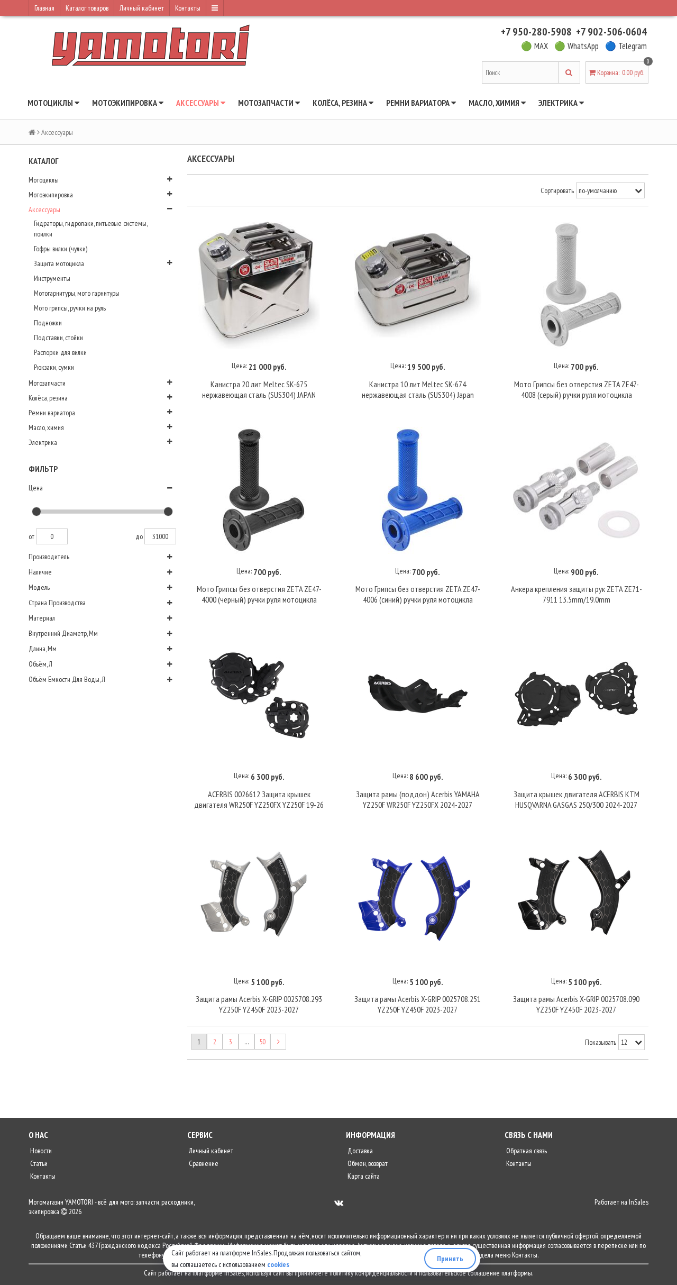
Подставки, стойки (58, 337)
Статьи (38, 1163)
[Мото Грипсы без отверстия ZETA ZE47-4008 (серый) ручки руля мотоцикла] (576, 286)
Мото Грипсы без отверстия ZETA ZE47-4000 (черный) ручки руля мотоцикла (259, 594)
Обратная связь (526, 1150)
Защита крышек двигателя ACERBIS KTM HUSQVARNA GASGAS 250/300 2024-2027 (576, 799)
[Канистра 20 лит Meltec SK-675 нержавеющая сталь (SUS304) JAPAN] (259, 286)
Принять (450, 1258)
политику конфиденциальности (371, 1273)
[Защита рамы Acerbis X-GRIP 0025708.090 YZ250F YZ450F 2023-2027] (576, 900)
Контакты (187, 8)
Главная (44, 8)
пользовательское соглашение (459, 1273)
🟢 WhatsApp (576, 46)
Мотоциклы (51, 102)
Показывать (600, 1042)
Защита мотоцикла (59, 263)
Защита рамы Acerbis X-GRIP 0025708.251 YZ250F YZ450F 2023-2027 (417, 1004)
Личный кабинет (142, 8)
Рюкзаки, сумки (54, 367)
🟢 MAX (534, 46)
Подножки (48, 322)
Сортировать (557, 190)
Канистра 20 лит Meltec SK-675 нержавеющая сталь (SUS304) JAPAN (259, 389)
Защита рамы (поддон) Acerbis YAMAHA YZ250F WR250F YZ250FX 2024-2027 (418, 799)
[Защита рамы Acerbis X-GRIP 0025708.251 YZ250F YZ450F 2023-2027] (418, 900)
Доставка (359, 1150)
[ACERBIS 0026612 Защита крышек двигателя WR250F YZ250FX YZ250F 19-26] (259, 695)
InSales (638, 1202)
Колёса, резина (341, 102)
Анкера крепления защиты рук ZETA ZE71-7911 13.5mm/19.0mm (576, 594)
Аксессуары (198, 102)
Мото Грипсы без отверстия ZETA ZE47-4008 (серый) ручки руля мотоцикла (576, 389)
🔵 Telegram (626, 46)
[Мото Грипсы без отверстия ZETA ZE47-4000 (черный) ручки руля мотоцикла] (259, 490)
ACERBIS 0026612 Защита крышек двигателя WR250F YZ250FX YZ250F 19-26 (259, 799)
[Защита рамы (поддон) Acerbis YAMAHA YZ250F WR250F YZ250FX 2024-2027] (418, 695)
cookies (278, 1264)
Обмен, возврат (367, 1163)
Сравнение (202, 1163)
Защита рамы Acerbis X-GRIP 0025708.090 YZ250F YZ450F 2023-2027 (576, 1004)
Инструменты (52, 278)
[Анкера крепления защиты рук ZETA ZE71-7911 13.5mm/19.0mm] (576, 490)
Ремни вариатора (418, 102)
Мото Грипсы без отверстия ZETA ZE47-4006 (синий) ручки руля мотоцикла (417, 594)
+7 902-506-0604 (611, 32)
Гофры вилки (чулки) (60, 248)
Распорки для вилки (60, 352)
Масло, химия (495, 102)
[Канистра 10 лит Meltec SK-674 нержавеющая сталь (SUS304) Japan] (418, 286)
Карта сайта (363, 1176)
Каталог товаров (87, 8)
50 (262, 1041)
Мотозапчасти (266, 102)
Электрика (558, 102)
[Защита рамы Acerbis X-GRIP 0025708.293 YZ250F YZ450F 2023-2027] (259, 900)
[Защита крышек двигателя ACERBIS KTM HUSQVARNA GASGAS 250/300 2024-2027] (576, 695)
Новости (40, 1150)
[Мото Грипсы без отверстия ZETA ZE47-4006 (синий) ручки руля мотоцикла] (418, 490)
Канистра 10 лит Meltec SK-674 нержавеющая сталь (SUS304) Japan (418, 389)
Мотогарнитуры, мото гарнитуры (77, 293)
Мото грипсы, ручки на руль (70, 308)
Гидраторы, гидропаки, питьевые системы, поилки (90, 228)
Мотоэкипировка (125, 102)
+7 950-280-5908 (536, 32)
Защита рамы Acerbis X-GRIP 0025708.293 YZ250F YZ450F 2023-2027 (259, 1004)
